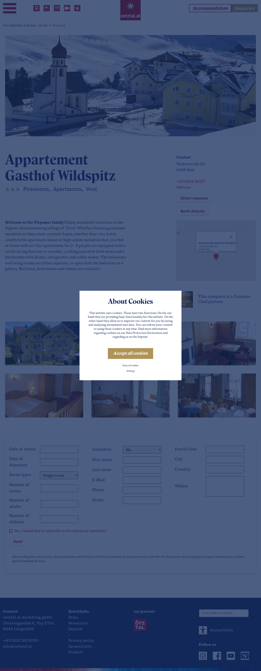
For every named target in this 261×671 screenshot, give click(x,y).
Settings (130, 371)
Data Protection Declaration (144, 333)
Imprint (143, 337)
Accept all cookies (130, 353)
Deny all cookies (130, 366)
